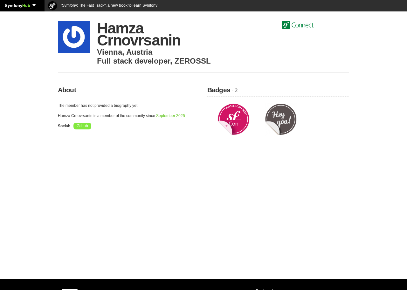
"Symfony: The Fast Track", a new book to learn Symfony (108, 5)
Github (82, 126)
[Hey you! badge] (281, 119)
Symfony (17, 5)
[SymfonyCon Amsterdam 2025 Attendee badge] (233, 119)
